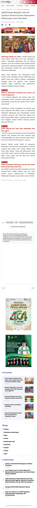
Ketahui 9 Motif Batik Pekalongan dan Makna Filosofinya (18, 464)
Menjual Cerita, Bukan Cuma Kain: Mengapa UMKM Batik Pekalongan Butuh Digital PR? (14, 389)
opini (5, 454)
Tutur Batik (19, 5)
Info (16, 222)
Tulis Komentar (20, 22)
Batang (6, 429)
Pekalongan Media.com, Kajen (11, 57)
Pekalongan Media (18, 505)
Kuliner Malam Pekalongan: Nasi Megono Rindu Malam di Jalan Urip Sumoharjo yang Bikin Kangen (14, 380)
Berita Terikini (10, 5)
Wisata (27, 5)
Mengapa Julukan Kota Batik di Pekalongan (13, 405)
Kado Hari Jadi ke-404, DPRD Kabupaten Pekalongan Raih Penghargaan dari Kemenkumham (17, 493)
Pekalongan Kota (9, 441)
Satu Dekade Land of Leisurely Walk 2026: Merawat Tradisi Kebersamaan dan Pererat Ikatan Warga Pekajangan (20, 472)
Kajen (5, 435)
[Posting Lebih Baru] (3, 288)
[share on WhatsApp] (6, 25)
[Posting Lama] (32, 288)
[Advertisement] (18, 201)
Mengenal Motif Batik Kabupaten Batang (17, 487)
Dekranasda (9, 222)
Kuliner (33, 5)
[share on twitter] (10, 25)
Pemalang (7, 444)
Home (2, 5)
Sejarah (6, 447)
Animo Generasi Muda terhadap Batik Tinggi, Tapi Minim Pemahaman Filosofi (13, 414)
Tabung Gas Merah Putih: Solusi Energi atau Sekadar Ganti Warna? (14, 397)
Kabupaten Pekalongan (26, 222)
